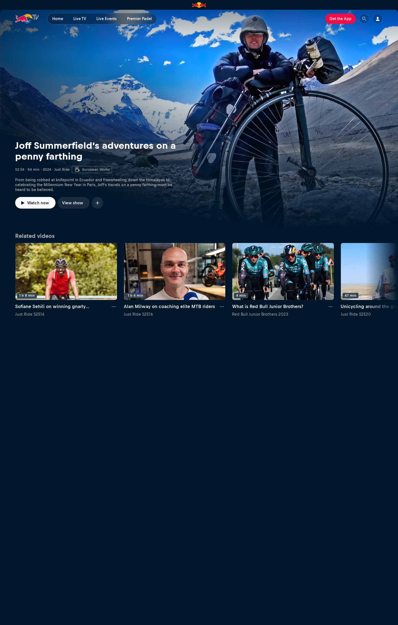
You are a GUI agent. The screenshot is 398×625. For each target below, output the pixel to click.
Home (57, 19)
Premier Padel (139, 19)
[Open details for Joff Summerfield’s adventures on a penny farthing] (199, 119)
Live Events (106, 19)
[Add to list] (97, 203)
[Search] (364, 19)
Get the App (340, 19)
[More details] (114, 306)
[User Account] (378, 19)
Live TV (79, 19)
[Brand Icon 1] (199, 5)
